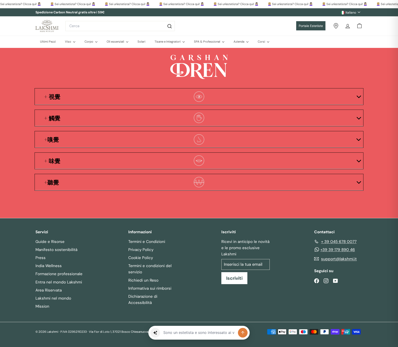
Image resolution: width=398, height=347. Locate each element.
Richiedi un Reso (143, 280)
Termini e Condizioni (146, 241)
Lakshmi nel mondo (53, 298)
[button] (155, 333)
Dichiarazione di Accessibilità (142, 299)
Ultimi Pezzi (48, 42)
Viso (68, 42)
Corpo (89, 42)
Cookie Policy (140, 257)
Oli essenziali (116, 42)
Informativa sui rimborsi (149, 288)
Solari (141, 42)
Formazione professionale (58, 273)
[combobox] (120, 26)
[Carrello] (359, 26)
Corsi (262, 42)
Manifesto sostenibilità (56, 249)
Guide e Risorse (49, 241)
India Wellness (48, 265)
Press (40, 257)
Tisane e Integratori (168, 42)
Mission (42, 306)
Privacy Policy (140, 249)
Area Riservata (48, 290)
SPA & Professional (207, 42)
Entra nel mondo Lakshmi (58, 282)
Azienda (239, 42)
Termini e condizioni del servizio (150, 268)
